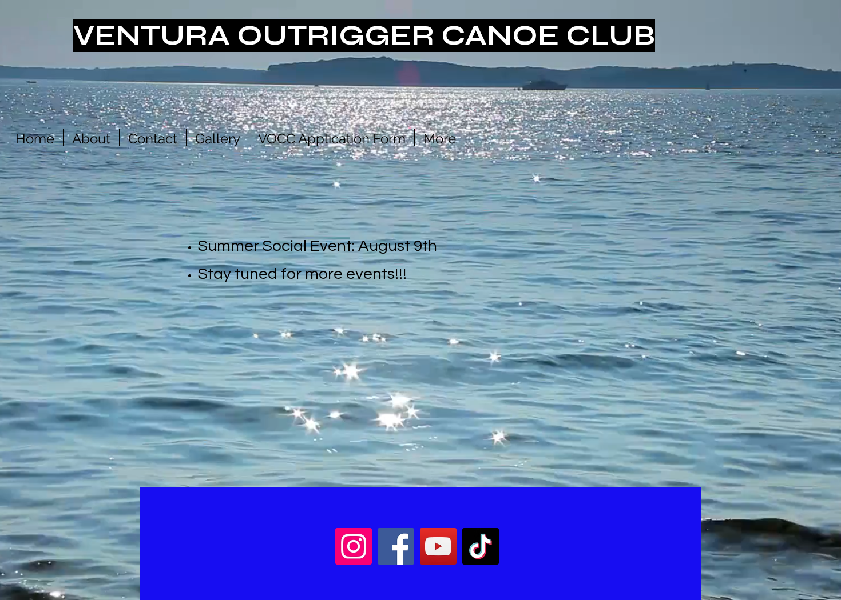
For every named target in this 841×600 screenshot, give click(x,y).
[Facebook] (396, 546)
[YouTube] (438, 546)
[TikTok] (480, 546)
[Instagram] (353, 546)
